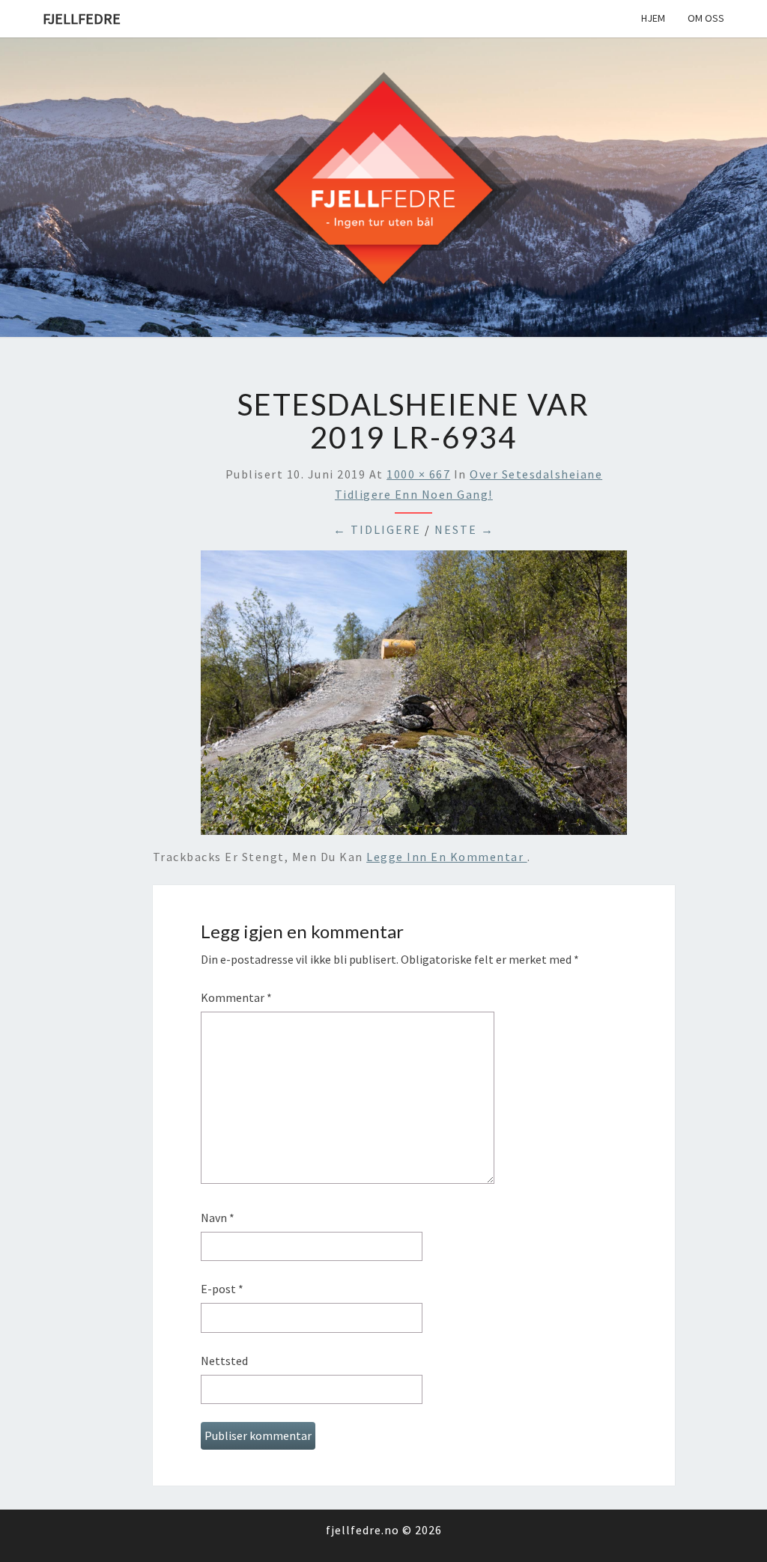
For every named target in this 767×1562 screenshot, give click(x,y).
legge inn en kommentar (446, 856)
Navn (217, 1217)
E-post (222, 1288)
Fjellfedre (82, 18)
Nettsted (224, 1360)
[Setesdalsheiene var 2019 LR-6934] (414, 697)
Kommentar (236, 997)
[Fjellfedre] (383, 185)
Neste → (464, 529)
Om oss (706, 18)
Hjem (653, 18)
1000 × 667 (418, 474)
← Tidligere (377, 529)
